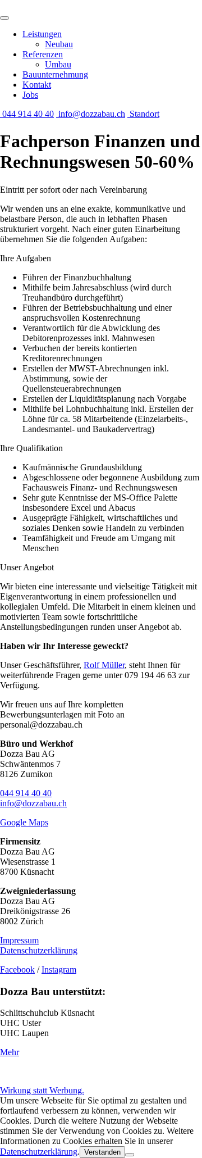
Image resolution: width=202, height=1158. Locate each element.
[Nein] (129, 1154)
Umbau (58, 64)
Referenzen (42, 54)
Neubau (59, 44)
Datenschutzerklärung (38, 950)
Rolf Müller (104, 665)
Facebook (17, 969)
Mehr (9, 1052)
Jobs (30, 94)
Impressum (19, 940)
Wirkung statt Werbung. (42, 1090)
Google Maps (24, 822)
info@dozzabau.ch (90, 114)
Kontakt (36, 84)
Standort (143, 114)
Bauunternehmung (55, 74)
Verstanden (102, 1152)
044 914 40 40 (27, 114)
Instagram (59, 969)
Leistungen (42, 34)
